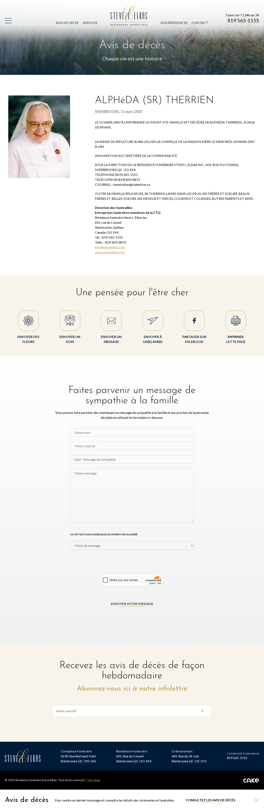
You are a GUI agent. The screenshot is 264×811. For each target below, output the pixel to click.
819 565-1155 (243, 20)
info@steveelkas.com (110, 247)
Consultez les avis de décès (210, 800)
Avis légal (94, 780)
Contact (200, 23)
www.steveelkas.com (110, 252)
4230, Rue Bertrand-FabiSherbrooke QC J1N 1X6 (78, 758)
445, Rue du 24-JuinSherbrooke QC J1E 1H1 (189, 758)
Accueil (117, 8)
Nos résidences (173, 23)
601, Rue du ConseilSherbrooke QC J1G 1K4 (133, 758)
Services (90, 23)
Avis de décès (67, 23)
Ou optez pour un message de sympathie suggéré (104, 534)
